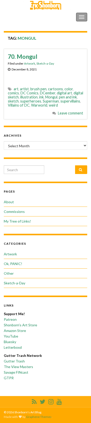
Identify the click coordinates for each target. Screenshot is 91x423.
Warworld (39, 105)
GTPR (9, 378)
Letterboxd (13, 347)
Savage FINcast (16, 372)
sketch (13, 101)
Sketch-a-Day (45, 63)
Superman (51, 101)
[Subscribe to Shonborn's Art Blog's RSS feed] (34, 400)
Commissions (14, 211)
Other (9, 273)
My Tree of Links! (17, 221)
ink (41, 97)
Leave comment (70, 113)
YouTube (11, 336)
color (68, 89)
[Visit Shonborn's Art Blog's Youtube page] (59, 400)
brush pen (38, 89)
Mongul (51, 97)
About (9, 202)
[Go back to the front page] (45, 5)
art (16, 89)
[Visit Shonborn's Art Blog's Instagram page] (51, 400)
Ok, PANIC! (13, 263)
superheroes (30, 101)
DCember (47, 93)
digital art (64, 93)
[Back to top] (79, 411)
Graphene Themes (39, 417)
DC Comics (29, 93)
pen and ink (68, 97)
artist (24, 89)
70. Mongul (22, 56)
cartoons (55, 89)
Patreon (10, 319)
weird (53, 105)
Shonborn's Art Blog (25, 16)
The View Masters (18, 366)
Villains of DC (19, 105)
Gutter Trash (14, 361)
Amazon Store (15, 330)
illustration (29, 97)
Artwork (29, 63)
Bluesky (10, 342)
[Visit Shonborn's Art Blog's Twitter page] (42, 400)
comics (13, 93)
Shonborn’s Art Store (20, 325)
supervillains (70, 101)
